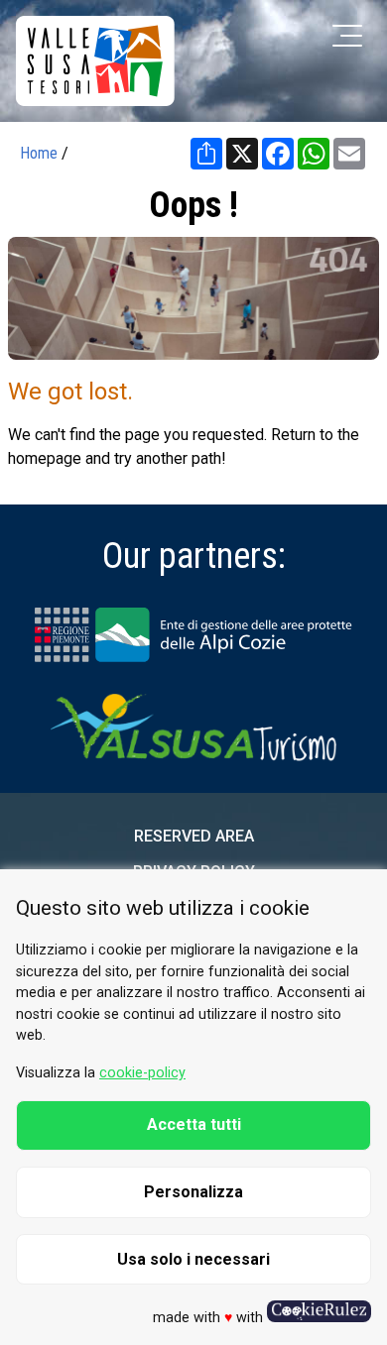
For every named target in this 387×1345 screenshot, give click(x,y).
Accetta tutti (194, 1124)
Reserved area (194, 836)
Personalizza (193, 1191)
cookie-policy (142, 1073)
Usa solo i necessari (193, 1259)
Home (39, 153)
